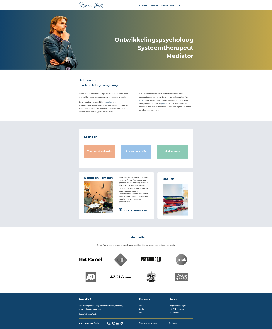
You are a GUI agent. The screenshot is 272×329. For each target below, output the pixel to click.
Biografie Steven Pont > (88, 314)
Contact (173, 5)
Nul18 (141, 100)
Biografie (143, 5)
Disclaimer (173, 323)
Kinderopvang (173, 151)
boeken (109, 102)
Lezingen (154, 5)
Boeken (164, 5)
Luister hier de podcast (135, 211)
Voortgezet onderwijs (99, 151)
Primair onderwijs (136, 151)
